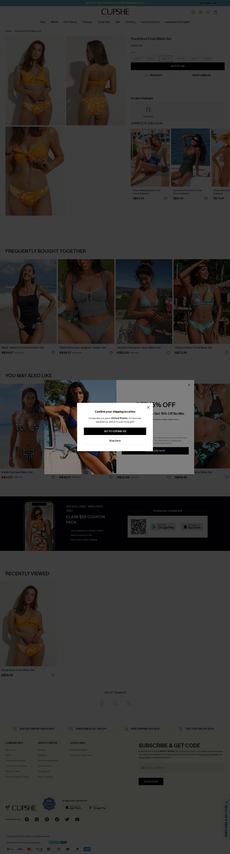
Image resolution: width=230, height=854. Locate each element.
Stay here (115, 440)
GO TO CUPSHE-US (115, 431)
